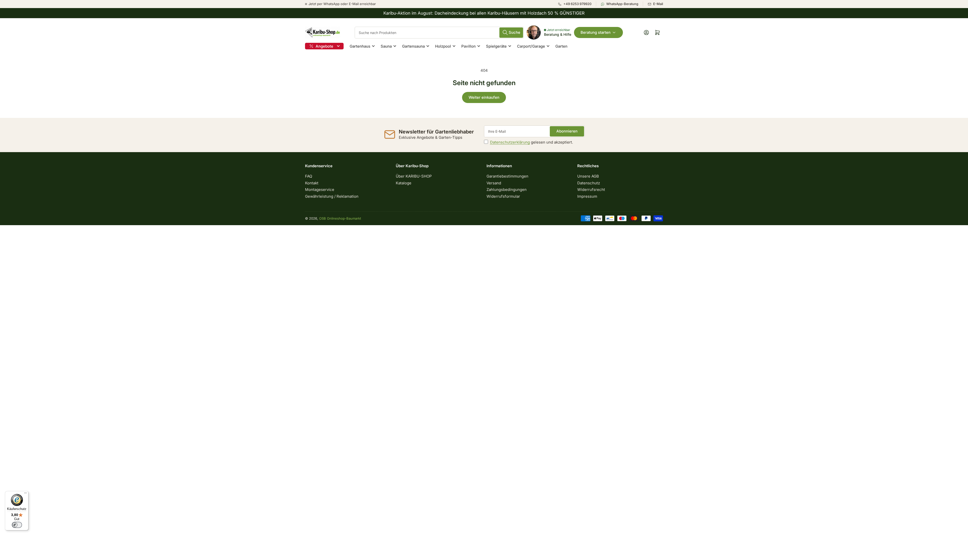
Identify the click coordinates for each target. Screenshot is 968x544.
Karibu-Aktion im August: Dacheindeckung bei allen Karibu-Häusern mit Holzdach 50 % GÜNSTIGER (484, 13)
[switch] (17, 525)
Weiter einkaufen (484, 97)
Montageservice (319, 189)
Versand (494, 183)
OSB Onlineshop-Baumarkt (340, 218)
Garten (561, 46)
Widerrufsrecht (591, 189)
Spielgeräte (496, 46)
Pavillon (468, 46)
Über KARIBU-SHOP (414, 176)
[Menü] (25, 494)
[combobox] (439, 33)
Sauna (386, 46)
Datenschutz (588, 183)
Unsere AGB (588, 176)
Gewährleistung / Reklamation (331, 196)
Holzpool (443, 46)
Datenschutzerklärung (510, 142)
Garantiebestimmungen (507, 176)
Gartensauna (413, 46)
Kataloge (403, 183)
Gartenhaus (360, 46)
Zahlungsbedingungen (507, 189)
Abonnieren (567, 131)
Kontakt (311, 183)
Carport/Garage (531, 46)
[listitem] (577, 4)
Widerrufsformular (503, 196)
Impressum (587, 196)
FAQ (308, 176)
